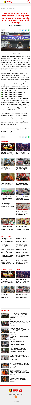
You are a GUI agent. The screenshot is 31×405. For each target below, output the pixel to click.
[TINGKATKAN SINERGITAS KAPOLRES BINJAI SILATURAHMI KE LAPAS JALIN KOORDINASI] (5, 344)
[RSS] (16, 396)
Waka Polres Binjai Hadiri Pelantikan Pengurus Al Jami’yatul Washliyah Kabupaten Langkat (19, 330)
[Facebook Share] (20, 30)
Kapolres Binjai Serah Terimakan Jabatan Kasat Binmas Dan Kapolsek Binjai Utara (22, 168)
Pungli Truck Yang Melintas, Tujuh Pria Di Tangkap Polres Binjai (22, 228)
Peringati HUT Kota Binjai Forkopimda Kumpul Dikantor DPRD (7, 228)
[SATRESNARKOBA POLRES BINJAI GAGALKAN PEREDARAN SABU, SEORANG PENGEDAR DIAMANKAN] (5, 372)
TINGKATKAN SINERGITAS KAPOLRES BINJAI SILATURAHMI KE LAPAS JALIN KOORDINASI (19, 343)
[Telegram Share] (26, 30)
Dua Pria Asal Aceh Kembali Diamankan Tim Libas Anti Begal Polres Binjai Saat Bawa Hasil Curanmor (7, 154)
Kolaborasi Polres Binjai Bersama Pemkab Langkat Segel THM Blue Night (19, 336)
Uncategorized (18, 25)
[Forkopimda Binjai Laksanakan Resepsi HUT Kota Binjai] (23, 206)
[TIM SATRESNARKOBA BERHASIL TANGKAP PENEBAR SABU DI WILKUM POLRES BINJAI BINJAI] (5, 379)
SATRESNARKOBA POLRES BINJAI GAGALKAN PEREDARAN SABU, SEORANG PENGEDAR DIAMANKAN (19, 371)
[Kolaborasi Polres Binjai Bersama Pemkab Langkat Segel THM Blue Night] (5, 337)
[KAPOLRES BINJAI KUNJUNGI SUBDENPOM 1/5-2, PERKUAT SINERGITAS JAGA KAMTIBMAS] (5, 350)
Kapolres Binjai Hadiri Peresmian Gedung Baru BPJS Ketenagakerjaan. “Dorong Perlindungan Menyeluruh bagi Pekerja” (7, 198)
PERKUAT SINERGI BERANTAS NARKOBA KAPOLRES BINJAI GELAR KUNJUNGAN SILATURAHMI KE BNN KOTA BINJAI (19, 357)
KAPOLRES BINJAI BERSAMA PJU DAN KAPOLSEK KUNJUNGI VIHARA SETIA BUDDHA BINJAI (22, 183)
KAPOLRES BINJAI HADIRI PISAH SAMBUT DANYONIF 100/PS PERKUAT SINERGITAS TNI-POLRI (22, 154)
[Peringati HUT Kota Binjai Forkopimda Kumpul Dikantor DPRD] (8, 221)
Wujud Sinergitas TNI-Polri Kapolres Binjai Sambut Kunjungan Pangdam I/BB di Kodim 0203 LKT (20, 323)
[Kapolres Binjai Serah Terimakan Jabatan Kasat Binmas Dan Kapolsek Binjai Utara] (23, 162)
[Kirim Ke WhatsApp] (29, 30)
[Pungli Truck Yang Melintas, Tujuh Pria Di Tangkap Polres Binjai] (23, 221)
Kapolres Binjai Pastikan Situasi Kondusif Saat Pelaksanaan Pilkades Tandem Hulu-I (7, 168)
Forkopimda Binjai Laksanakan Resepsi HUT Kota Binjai (22, 213)
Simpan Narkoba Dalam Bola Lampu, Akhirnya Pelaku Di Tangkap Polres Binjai (7, 183)
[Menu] (2, 1)
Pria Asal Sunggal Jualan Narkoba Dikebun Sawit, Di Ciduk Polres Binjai (7, 205)
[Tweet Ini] (23, 30)
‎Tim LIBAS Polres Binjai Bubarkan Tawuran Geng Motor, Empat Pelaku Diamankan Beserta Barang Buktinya (20, 315)
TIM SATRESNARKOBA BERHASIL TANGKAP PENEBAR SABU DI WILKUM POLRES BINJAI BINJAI (19, 378)
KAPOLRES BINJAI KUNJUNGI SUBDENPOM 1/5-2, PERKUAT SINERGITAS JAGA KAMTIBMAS (18, 350)
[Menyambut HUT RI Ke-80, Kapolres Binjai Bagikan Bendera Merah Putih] (23, 191)
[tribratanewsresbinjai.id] (8, 1)
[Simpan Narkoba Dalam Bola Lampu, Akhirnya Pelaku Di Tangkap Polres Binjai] (8, 177)
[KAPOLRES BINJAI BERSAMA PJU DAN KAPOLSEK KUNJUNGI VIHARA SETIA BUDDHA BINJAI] (23, 177)
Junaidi (11, 25)
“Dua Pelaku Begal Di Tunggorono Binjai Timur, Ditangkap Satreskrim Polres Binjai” (19, 365)
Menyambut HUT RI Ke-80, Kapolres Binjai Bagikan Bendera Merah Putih (23, 198)
